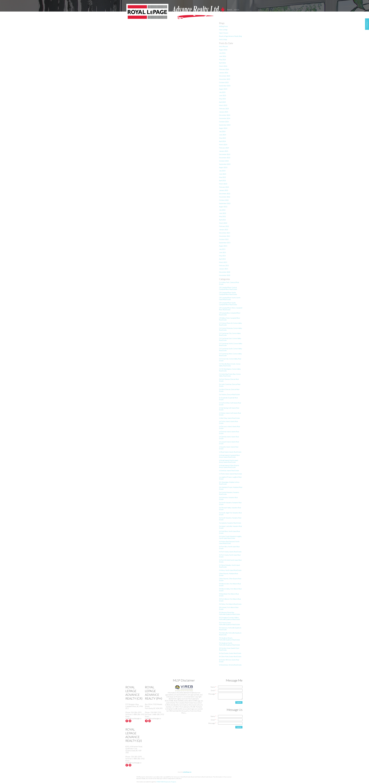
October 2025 (224, 82)
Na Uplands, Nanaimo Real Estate (230, 523)
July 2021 (222, 249)
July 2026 (222, 53)
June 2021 (222, 252)
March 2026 (223, 66)
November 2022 (224, 197)
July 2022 (222, 210)
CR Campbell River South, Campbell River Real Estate (228, 303)
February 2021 (224, 265)
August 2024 (223, 128)
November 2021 (224, 236)
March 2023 (223, 184)
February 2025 (224, 108)
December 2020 (224, 272)
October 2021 (224, 239)
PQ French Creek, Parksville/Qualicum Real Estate (229, 623)
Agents (229, 13)
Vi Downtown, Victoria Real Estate (230, 665)
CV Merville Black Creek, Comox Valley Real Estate (229, 365)
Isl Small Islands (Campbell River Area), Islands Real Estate (229, 456)
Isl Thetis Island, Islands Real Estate (230, 474)
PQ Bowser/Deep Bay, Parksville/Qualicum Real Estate (229, 613)
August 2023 (223, 167)
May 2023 (222, 177)
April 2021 (222, 259)
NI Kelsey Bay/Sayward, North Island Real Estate (229, 542)
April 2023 (222, 180)
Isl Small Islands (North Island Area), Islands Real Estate (228, 461)
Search (229, 10)
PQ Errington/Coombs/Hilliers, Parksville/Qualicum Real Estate (229, 618)
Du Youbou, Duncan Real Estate (229, 394)
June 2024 (222, 135)
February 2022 (224, 226)
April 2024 (222, 141)
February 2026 (224, 69)
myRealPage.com (187, 772)
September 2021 (224, 242)
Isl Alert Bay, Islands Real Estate (229, 418)
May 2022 (222, 216)
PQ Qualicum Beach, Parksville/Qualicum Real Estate (229, 639)
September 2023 (224, 164)
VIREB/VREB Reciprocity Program (166, 782)
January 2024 (223, 151)
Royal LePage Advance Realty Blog (230, 36)
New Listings (223, 29)
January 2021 (223, 269)
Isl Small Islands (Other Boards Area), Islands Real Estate (229, 466)
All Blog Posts (223, 26)
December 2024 (224, 115)
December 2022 (224, 193)
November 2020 (224, 275)
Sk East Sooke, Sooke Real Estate (230, 653)
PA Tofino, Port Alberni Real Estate (230, 604)
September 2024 (224, 125)
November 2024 (224, 118)
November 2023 (224, 157)
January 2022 (223, 229)
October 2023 (224, 161)
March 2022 (223, 223)
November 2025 (224, 79)
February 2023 (224, 187)
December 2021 (224, 233)
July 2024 (222, 131)
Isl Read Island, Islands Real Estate (230, 452)
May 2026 (222, 59)
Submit (238, 702)
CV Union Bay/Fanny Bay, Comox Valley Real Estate (230, 375)
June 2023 (222, 174)
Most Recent (223, 46)
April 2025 (222, 102)
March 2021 (223, 262)
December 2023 (224, 154)
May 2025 (222, 99)
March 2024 (223, 144)
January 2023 (223, 190)
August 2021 (223, 246)
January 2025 (223, 112)
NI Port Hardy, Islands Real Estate (230, 552)
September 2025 (224, 86)
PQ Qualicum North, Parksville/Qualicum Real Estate (229, 644)
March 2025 (223, 105)
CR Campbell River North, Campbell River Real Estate (228, 293)
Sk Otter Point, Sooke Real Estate (230, 656)
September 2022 (224, 203)
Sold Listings (223, 39)
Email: (213, 690)
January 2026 (223, 72)
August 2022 (223, 207)
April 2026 (222, 63)
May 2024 (222, 138)
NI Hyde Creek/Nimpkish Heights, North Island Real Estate (230, 537)
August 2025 (223, 89)
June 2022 (222, 213)
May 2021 (222, 256)
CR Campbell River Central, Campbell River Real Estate (228, 288)
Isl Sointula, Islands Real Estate (229, 470)
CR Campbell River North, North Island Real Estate (229, 298)
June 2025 (222, 95)
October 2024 (224, 122)
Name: (213, 687)
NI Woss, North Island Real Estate (230, 570)
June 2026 (222, 56)
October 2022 (224, 200)
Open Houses (223, 33)
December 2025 (224, 76)
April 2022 (222, 220)
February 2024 (224, 148)
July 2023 (222, 171)
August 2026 (223, 50)
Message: (211, 694)
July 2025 (222, 92)
